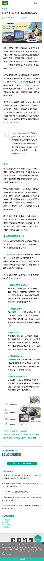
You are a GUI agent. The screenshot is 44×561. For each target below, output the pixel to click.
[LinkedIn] (31, 540)
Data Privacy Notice (31, 552)
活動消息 (7, 527)
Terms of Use (7, 554)
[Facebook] (13, 540)
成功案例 (23, 18)
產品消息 (7, 522)
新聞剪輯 (5, 9)
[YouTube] (25, 540)
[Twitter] (19, 539)
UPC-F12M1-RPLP (19, 82)
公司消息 (7, 520)
